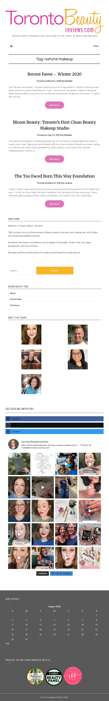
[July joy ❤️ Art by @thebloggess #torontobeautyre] (43, 464)
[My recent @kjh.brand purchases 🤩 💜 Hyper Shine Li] (66, 511)
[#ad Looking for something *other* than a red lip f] (19, 558)
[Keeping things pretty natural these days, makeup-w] (19, 511)
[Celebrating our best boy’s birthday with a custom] (66, 464)
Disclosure (15, 305)
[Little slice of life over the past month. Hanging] (43, 558)
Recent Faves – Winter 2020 (55, 74)
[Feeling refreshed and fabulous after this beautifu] (90, 511)
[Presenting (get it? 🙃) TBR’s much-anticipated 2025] (90, 534)
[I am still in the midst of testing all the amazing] (90, 558)
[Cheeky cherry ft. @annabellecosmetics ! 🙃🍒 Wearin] (43, 511)
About (13, 293)
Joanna (68, 183)
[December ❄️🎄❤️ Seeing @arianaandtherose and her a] (66, 534)
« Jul (7, 643)
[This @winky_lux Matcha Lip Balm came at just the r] (19, 534)
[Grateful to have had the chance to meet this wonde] (66, 487)
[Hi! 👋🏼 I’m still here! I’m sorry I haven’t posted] (43, 534)
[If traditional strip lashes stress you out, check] (90, 464)
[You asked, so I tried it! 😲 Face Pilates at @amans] (90, 487)
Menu (96, 46)
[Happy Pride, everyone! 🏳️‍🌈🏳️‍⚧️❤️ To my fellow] (19, 487)
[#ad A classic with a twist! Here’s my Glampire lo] (66, 558)
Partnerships (16, 299)
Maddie (68, 81)
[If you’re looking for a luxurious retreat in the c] (43, 487)
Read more (54, 105)
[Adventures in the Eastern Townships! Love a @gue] (19, 464)
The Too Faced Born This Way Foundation (54, 176)
